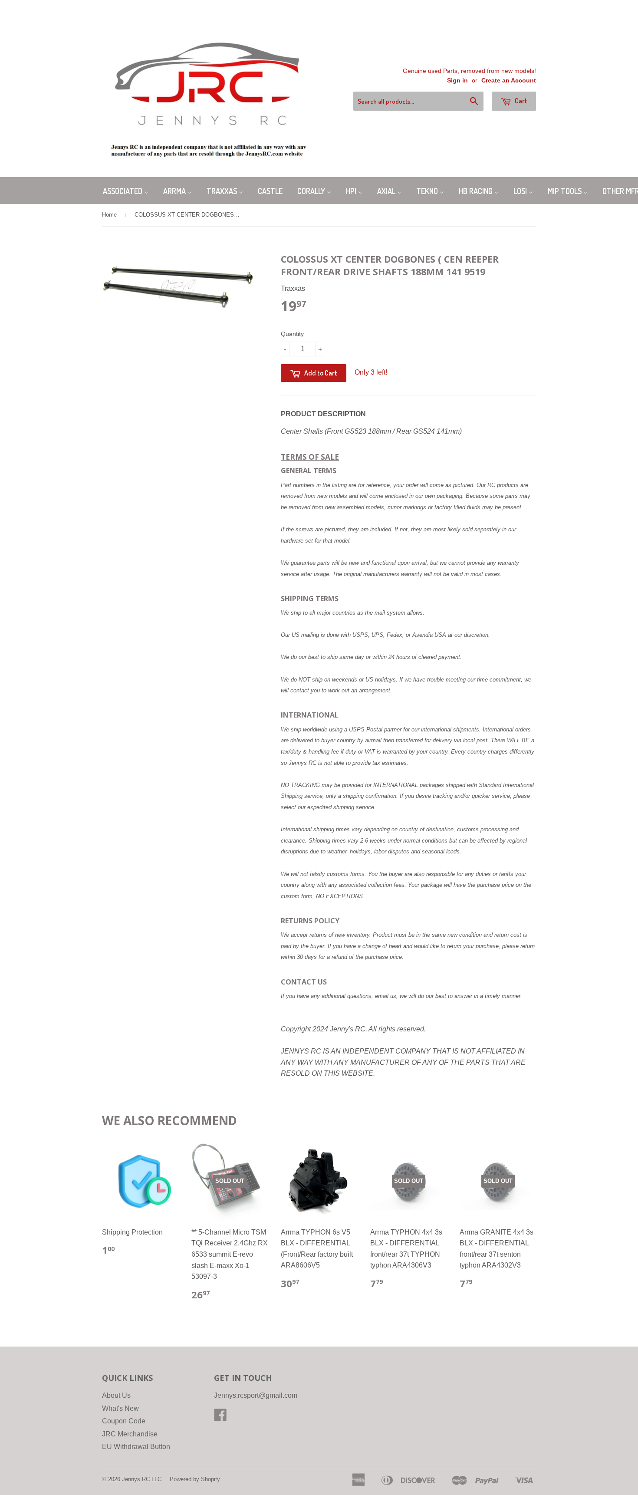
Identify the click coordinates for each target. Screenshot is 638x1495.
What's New (120, 1408)
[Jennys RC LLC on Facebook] (220, 1417)
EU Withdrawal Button (136, 1446)
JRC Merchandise (130, 1434)
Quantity (292, 333)
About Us (116, 1395)
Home (109, 214)
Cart (520, 100)
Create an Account (508, 80)
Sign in (457, 80)
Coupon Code (123, 1421)
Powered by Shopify (195, 1479)
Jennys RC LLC (141, 1479)
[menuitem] (125, 190)
